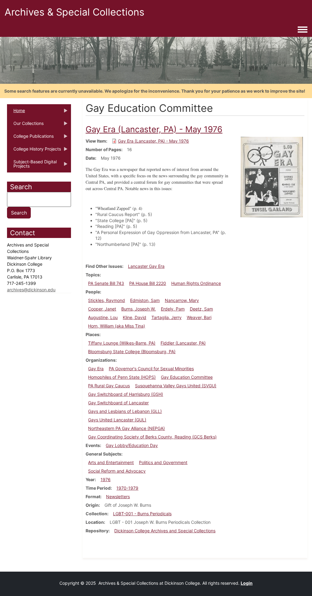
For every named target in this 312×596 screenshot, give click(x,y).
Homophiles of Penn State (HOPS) (122, 377)
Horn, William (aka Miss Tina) (116, 325)
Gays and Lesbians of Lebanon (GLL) (125, 411)
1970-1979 (127, 488)
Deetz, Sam (201, 308)
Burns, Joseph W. (138, 308)
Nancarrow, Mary (182, 300)
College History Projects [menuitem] (34, 150)
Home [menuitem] (16, 112)
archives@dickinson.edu (31, 289)
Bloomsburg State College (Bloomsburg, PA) (132, 351)
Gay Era (96, 368)
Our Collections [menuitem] (25, 125)
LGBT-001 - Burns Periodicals (142, 513)
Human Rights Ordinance (196, 283)
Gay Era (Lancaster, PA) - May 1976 (153, 141)
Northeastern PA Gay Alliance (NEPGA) (126, 428)
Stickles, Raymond (106, 300)
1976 (106, 479)
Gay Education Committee (187, 377)
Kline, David (134, 317)
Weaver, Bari (199, 317)
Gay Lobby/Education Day (132, 445)
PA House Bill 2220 (147, 283)
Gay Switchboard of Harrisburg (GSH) (125, 394)
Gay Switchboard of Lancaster (118, 402)
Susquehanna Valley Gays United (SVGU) (175, 385)
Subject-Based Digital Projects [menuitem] (32, 165)
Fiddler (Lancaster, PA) (183, 343)
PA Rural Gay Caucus (109, 385)
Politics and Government (163, 462)
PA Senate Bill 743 (106, 283)
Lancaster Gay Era (146, 266)
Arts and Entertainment (111, 462)
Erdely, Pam (173, 308)
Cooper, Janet (102, 308)
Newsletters (118, 496)
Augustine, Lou (103, 317)
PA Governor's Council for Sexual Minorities (151, 368)
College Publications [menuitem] (30, 138)
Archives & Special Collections (74, 12)
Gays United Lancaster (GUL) (117, 419)
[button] (272, 176)
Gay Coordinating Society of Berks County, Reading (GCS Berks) (152, 436)
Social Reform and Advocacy (117, 471)
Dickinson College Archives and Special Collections (164, 530)
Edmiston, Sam (145, 300)
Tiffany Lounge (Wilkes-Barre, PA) (121, 343)
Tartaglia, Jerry (166, 317)
